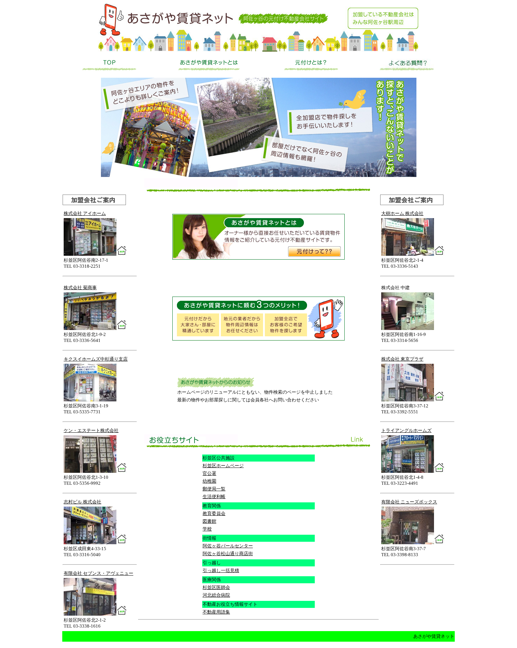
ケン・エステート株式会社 (91, 430)
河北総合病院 (216, 595)
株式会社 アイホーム (85, 213)
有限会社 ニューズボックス (409, 501)
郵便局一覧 (214, 488)
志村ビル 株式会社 (82, 501)
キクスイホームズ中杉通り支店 (96, 359)
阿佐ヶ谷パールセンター (228, 545)
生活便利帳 (214, 496)
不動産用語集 (216, 612)
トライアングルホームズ (406, 430)
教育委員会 (214, 513)
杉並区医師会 (216, 587)
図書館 (209, 521)
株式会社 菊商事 (80, 287)
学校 (207, 529)
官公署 (209, 473)
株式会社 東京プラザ (402, 359)
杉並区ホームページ (223, 465)
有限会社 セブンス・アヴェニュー (98, 573)
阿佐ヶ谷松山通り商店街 (228, 553)
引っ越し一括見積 (221, 570)
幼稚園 (209, 481)
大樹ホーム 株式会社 (402, 213)
